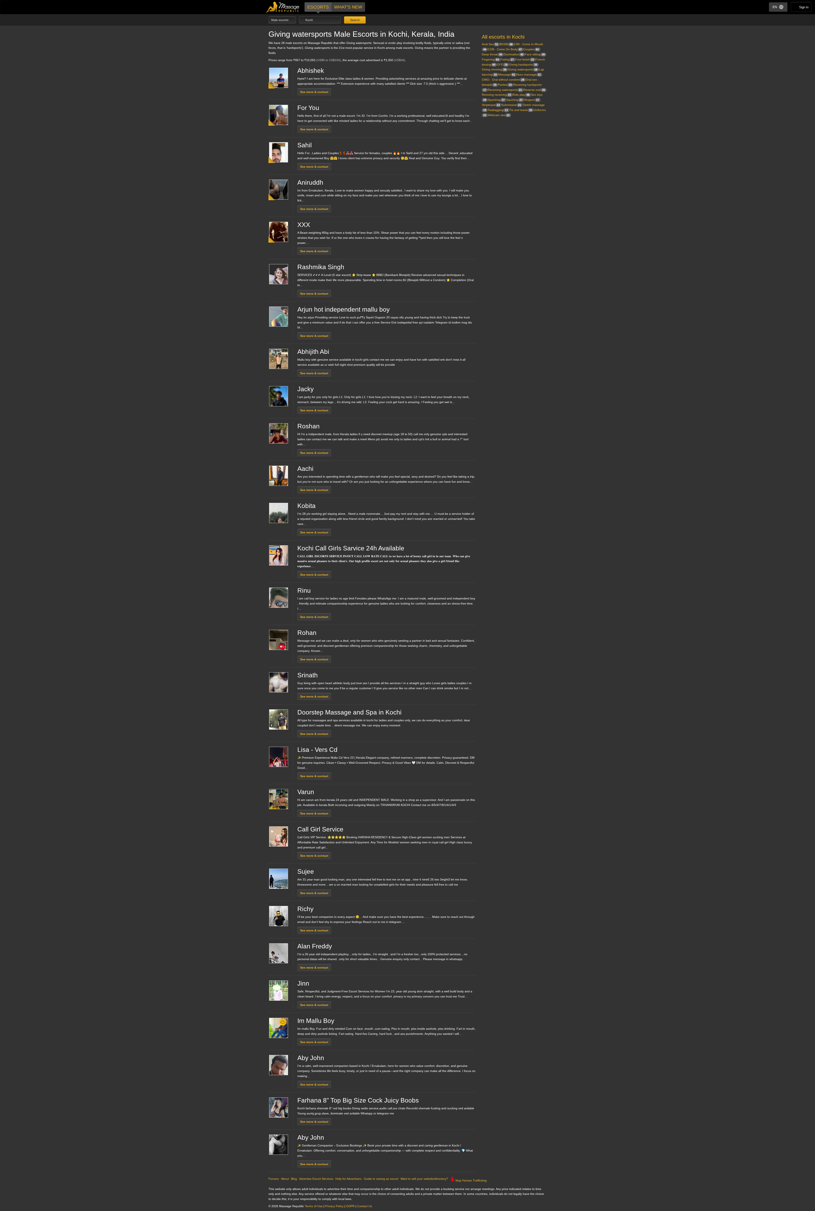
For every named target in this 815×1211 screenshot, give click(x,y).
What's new (348, 6)
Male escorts (280, 20)
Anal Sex (490, 44)
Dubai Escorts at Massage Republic (282, 7)
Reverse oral (534, 89)
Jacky (305, 388)
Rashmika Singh (320, 266)
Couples (531, 49)
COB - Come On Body (505, 49)
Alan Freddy (314, 946)
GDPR (350, 1206)
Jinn (303, 983)
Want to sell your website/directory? (424, 1178)
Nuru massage (529, 74)
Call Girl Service (320, 829)
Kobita (306, 505)
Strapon (531, 99)
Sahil (304, 145)
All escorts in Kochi (503, 37)
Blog (294, 1178)
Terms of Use (314, 1206)
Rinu (304, 590)
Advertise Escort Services (316, 1178)
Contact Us (364, 1206)
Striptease (491, 105)
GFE (502, 64)
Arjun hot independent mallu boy (343, 309)
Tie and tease (520, 110)
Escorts (318, 6)
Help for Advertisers (348, 1178)
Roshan (308, 426)
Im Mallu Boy (315, 1020)
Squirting (514, 99)
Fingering (490, 59)
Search (354, 20)
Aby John (310, 1057)
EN (775, 7)
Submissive (511, 105)
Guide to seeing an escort (381, 1178)
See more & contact (314, 92)
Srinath (307, 675)
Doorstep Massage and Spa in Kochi (349, 712)
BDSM (506, 44)
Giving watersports (522, 69)
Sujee (305, 871)
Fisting (507, 59)
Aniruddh (310, 182)
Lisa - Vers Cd (317, 749)
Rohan (306, 632)
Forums (273, 1178)
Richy (305, 908)
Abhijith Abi (313, 351)
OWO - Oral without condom (503, 79)
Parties (505, 84)
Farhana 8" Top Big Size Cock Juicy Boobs (358, 1100)
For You (308, 107)
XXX (303, 224)
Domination (513, 54)
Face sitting (535, 54)
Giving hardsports (523, 64)
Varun (305, 791)
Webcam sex (499, 115)
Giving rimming (494, 69)
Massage (506, 74)
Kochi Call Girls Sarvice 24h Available (350, 548)
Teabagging (498, 110)
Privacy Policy (334, 1206)
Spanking (496, 99)
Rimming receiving (496, 94)
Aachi (305, 468)
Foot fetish (524, 59)
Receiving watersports (505, 89)
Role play (521, 94)
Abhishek (310, 70)
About (285, 1178)
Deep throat (492, 54)
